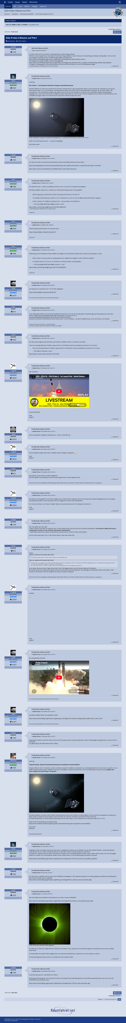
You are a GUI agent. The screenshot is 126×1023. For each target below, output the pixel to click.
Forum (17, 2)
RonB (13, 288)
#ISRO (34, 194)
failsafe (13, 47)
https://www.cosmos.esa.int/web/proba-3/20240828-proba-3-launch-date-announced (52, 169)
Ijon (14, 306)
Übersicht (8, 6)
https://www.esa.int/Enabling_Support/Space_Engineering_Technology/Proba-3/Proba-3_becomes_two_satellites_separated (63, 858)
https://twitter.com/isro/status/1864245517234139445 (44, 354)
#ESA (34, 258)
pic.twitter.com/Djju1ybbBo (73, 261)
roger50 (14, 370)
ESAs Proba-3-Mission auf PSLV (40, 48)
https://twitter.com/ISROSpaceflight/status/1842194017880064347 (47, 207)
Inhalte (10, 2)
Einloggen (34, 6)
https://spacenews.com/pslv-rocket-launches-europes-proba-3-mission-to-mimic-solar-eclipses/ (60, 532)
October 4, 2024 (59, 204)
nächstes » (118, 29)
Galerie (24, 2)
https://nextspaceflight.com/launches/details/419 (42, 232)
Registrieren (43, 6)
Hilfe (14, 6)
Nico (13, 179)
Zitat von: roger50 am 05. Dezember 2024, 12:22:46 (41, 560)
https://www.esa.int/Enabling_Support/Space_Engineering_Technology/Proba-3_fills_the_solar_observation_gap (59, 983)
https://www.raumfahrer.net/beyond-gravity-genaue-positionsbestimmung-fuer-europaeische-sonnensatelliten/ (60, 823)
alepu (13, 434)
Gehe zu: (100, 999)
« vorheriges (111, 29)
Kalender (26, 6)
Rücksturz (13, 760)
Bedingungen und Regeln (28, 1019)
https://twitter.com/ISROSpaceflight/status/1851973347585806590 (47, 267)
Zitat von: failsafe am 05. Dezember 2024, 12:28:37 (41, 554)
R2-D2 (13, 334)
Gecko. (14, 468)
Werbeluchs (15, 1020)
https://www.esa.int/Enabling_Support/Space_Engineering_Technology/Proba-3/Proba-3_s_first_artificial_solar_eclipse (61, 901)
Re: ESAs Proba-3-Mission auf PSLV (41, 76)
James (13, 81)
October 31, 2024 (59, 264)
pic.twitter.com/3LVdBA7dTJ (71, 201)
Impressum (37, 1019)
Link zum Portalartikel (56, 141)
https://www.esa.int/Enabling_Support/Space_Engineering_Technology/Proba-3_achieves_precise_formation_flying (60, 880)
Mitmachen (33, 2)
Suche (20, 6)
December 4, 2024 (47, 351)
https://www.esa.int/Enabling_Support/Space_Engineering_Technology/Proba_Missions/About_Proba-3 (57, 59)
